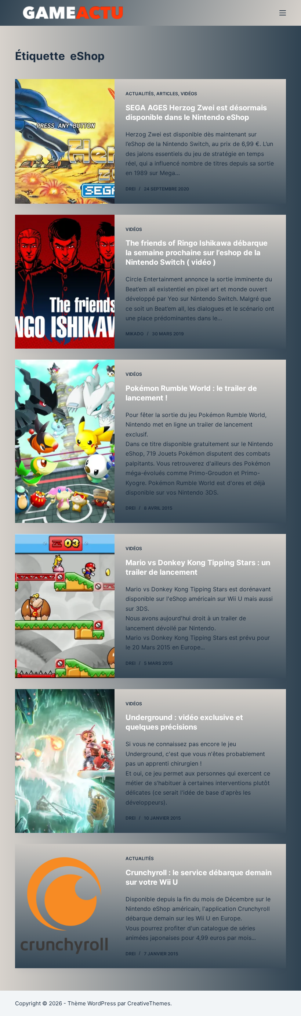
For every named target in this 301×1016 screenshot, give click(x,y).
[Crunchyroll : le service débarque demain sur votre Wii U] (65, 906)
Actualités (140, 93)
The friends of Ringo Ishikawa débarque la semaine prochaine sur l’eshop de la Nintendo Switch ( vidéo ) (197, 253)
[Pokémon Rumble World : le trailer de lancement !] (65, 441)
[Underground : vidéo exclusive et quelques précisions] (65, 761)
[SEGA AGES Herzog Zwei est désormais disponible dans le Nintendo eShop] (65, 141)
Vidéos (189, 93)
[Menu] (282, 13)
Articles (167, 93)
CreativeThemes (148, 1003)
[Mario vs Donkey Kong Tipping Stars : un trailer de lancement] (65, 606)
